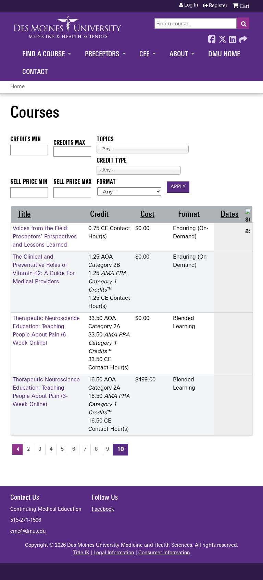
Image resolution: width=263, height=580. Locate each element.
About (179, 54)
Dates (230, 215)
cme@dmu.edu (28, 531)
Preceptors (102, 54)
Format (106, 181)
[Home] (67, 27)
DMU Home (224, 54)
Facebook (211, 37)
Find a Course (43, 54)
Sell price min (28, 181)
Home (17, 87)
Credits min (25, 139)
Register (218, 6)
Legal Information (113, 553)
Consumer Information (164, 553)
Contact (35, 72)
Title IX (81, 553)
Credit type (112, 160)
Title (24, 215)
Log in (191, 5)
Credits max (69, 142)
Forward (242, 37)
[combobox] (143, 149)
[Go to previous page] (17, 449)
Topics (105, 139)
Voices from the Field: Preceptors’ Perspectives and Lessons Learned (45, 237)
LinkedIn (232, 37)
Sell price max (72, 181)
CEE (144, 54)
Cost (147, 215)
